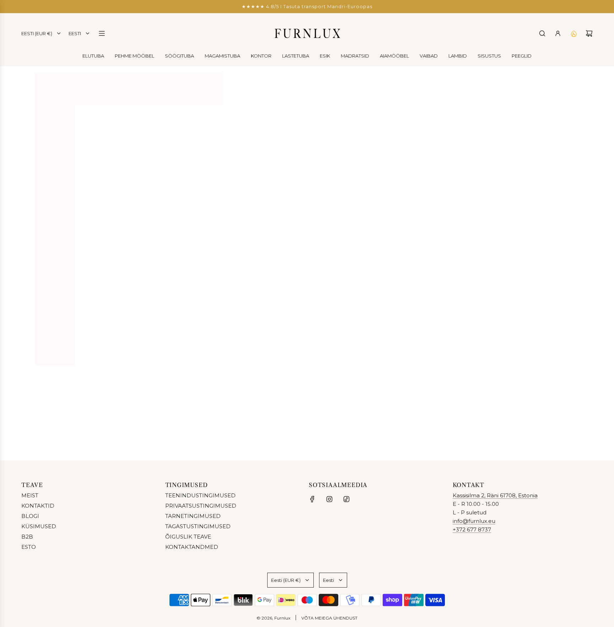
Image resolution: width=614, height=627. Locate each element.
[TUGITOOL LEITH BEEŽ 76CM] (371, 269)
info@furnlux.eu (474, 521)
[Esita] (585, 431)
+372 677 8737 (472, 529)
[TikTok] (346, 499)
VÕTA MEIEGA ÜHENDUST (329, 618)
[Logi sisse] (558, 33)
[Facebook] (312, 499)
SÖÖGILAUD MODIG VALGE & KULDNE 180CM (232, 331)
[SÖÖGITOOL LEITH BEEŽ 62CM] (511, 269)
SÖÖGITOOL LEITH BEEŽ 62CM (510, 331)
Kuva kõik (307, 372)
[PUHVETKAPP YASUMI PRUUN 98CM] (92, 269)
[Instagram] (329, 499)
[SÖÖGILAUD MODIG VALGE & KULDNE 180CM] (232, 269)
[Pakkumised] (573, 33)
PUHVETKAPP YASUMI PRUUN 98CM (92, 331)
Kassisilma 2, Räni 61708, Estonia (495, 495)
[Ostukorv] (589, 33)
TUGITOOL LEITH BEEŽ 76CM (371, 331)
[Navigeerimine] (101, 33)
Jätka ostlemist (307, 136)
